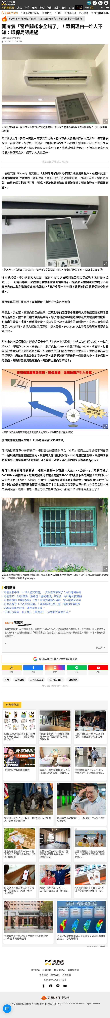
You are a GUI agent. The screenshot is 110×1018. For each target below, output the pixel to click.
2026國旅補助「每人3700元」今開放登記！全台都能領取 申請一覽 (90, 771)
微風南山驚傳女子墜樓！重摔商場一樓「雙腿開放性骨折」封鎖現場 (54, 736)
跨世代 (48, 12)
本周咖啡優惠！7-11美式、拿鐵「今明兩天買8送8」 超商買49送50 (89, 889)
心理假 (84, 12)
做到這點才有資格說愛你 (17, 770)
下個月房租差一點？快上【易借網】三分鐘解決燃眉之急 (90, 735)
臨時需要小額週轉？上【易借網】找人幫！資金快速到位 (81, 819)
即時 (27, 7)
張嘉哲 (9, 38)
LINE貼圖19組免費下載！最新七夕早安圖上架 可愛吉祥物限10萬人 (19, 736)
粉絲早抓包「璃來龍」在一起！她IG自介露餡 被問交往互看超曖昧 (54, 889)
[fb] (43, 986)
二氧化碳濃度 (36, 679)
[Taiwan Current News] (89, 3)
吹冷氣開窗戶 (55, 679)
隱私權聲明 (59, 970)
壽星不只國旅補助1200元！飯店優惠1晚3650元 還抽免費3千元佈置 (55, 771)
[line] (58, 986)
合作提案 (66, 975)
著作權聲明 (73, 970)
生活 (79, 7)
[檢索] (100, 3)
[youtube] (65, 986)
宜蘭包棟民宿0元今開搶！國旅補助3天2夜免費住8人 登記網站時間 (54, 854)
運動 (56, 7)
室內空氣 (19, 679)
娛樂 (49, 7)
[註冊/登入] (106, 3)
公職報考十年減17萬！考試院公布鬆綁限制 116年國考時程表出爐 (27, 937)
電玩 (87, 7)
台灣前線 (71, 12)
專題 (42, 7)
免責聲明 (47, 970)
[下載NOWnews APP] (95, 3)
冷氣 (7, 679)
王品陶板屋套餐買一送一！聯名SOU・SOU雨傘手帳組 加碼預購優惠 (19, 854)
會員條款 (43, 975)
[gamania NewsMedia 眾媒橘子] (55, 998)
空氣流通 (73, 679)
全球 (64, 7)
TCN (59, 12)
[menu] (107, 7)
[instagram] (51, 986)
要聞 (34, 7)
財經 (71, 7)
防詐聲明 (35, 970)
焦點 (19, 7)
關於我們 (55, 975)
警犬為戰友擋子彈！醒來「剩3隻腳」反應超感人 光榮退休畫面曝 (27, 819)
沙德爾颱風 (7, 7)
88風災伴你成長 (31, 12)
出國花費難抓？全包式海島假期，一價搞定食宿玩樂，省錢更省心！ (90, 854)
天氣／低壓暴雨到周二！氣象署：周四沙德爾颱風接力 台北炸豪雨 (81, 937)
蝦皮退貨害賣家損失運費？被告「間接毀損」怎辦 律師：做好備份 (19, 890)
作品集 (99, 647)
